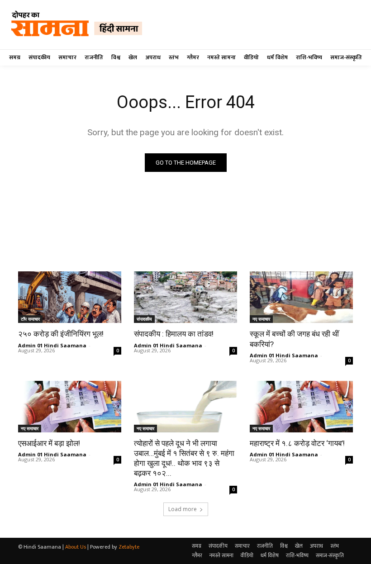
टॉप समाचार (30, 319)
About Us (75, 546)
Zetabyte (129, 546)
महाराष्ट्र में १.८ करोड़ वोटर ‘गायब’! (297, 443)
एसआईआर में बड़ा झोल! (49, 443)
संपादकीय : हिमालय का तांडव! (174, 333)
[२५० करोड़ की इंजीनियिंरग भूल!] (69, 297)
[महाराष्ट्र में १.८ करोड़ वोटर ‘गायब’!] (301, 406)
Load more (182, 509)
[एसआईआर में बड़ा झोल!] (69, 406)
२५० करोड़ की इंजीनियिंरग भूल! (61, 333)
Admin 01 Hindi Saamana (52, 345)
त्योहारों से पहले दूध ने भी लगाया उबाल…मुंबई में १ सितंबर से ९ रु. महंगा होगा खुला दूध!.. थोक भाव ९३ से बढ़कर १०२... (184, 458)
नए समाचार (261, 319)
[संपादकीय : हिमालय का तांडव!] (185, 297)
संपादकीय (144, 319)
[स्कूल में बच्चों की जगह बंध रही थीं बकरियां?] (301, 297)
